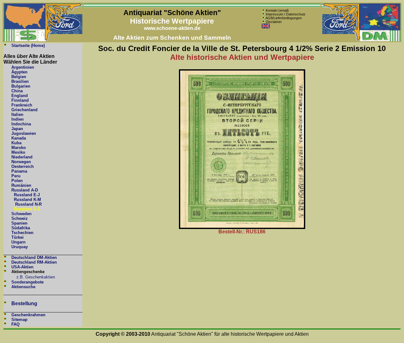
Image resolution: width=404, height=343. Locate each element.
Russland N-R (28, 204)
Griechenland (24, 109)
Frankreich (21, 105)
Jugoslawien (23, 133)
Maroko (18, 147)
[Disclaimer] (263, 22)
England (19, 95)
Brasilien (20, 81)
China (17, 91)
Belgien (18, 76)
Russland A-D (24, 190)
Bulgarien (20, 86)
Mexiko (18, 152)
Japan (17, 128)
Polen (17, 180)
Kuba (16, 142)
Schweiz (19, 218)
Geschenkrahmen (28, 314)
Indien (17, 119)
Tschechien (22, 232)
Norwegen (21, 161)
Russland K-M (27, 199)
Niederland (22, 157)
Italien (17, 114)
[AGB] (263, 18)
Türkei (17, 237)
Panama (19, 171)
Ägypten (19, 72)
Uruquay (19, 246)
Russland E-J (27, 194)
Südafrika (20, 228)
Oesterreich (22, 166)
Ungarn (18, 242)
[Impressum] (263, 14)
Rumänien (21, 185)
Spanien (19, 223)
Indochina (21, 124)
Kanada (18, 138)
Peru (16, 176)
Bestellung (24, 303)
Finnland (20, 100)
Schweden (21, 213)
